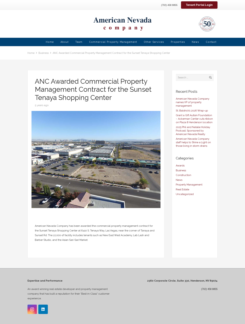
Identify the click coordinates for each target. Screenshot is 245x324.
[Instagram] (32, 309)
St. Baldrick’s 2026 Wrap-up (192, 110)
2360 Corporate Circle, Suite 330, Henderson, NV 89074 (182, 280)
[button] (166, 42)
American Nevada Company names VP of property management (192, 102)
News (179, 179)
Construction (183, 175)
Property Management (189, 184)
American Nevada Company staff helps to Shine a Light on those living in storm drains (193, 142)
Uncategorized (185, 194)
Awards (180, 165)
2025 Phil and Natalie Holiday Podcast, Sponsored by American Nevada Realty (193, 131)
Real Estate (182, 189)
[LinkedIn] (43, 309)
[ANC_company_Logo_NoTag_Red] (123, 24)
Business (181, 170)
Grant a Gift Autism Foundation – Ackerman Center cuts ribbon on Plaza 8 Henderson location (194, 119)
